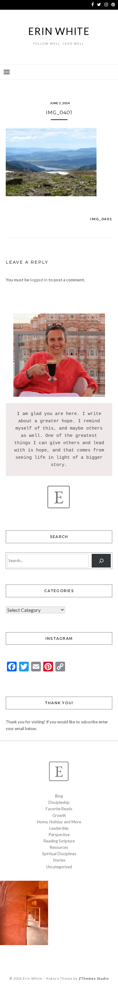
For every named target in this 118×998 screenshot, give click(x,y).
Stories (59, 860)
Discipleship (59, 802)
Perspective (59, 834)
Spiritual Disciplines (59, 853)
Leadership (59, 828)
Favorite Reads (59, 808)
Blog (59, 796)
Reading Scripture (59, 841)
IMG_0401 (101, 219)
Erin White (59, 31)
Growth (59, 815)
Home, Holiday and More (59, 821)
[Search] (101, 561)
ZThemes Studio (94, 978)
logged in (39, 279)
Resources (59, 847)
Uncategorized (59, 866)
